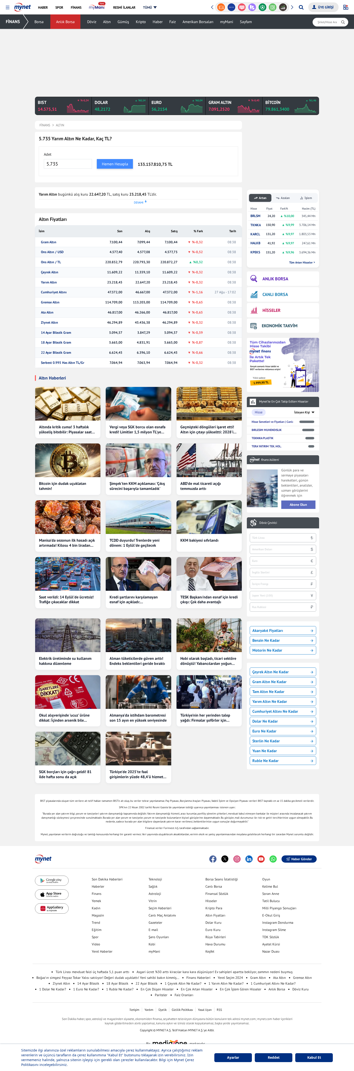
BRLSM (255, 216)
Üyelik (162, 1010)
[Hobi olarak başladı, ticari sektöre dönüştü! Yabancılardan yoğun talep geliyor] (209, 635)
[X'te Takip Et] (225, 859)
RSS (219, 1010)
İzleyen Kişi (302, 412)
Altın (107, 21)
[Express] (221, 7)
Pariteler (161, 995)
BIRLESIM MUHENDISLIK (267, 430)
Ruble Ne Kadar (265, 760)
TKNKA (255, 225)
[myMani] (97, 7)
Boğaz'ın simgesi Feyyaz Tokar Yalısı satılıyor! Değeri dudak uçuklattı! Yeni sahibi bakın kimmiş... (107, 977)
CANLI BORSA (275, 294)
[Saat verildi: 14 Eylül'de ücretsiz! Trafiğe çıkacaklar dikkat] (67, 574)
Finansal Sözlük (216, 893)
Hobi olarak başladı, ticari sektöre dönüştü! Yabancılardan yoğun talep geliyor (208, 661)
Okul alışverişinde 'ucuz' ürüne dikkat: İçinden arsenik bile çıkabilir (64, 718)
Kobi (152, 944)
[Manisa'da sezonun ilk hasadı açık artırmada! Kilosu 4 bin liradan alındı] (67, 517)
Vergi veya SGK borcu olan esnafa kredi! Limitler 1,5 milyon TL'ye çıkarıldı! (137, 429)
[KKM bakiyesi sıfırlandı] (209, 517)
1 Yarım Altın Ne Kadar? (226, 983)
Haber (158, 21)
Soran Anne (270, 893)
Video (96, 944)
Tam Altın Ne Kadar (268, 691)
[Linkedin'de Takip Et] (249, 859)
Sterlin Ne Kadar (266, 740)
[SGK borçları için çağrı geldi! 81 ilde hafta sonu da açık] (67, 748)
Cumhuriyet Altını (54, 292)
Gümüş (123, 21)
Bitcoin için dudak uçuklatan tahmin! (62, 486)
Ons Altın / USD (52, 252)
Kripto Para (213, 908)
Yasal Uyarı (205, 1010)
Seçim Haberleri (160, 908)
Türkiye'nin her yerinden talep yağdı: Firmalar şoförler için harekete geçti (205, 718)
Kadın (96, 908)
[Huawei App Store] (52, 908)
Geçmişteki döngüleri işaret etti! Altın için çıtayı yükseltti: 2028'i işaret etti (207, 429)
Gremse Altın (50, 302)
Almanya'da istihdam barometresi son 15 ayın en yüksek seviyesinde (138, 718)
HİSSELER (271, 310)
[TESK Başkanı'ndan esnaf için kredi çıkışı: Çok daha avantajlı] (209, 574)
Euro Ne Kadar (264, 731)
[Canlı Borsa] (273, 7)
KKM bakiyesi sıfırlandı (199, 540)
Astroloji (155, 893)
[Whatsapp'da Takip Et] (273, 859)
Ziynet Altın (49, 323)
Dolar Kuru (213, 922)
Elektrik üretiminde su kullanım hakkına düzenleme (65, 661)
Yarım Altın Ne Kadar (269, 701)
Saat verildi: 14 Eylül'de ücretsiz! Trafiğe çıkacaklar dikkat (66, 599)
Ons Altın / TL (51, 262)
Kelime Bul (270, 886)
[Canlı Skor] (252, 7)
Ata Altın (47, 312)
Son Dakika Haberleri (107, 879)
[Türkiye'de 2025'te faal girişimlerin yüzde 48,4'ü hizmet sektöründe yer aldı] (138, 748)
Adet (47, 154)
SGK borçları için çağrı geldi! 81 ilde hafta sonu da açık (65, 774)
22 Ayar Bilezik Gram (56, 353)
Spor (95, 937)
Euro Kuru (213, 930)
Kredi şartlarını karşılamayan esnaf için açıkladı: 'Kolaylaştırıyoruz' (134, 600)
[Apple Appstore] (52, 894)
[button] (7, 7)
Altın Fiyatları (215, 915)
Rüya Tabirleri (215, 937)
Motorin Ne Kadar (267, 650)
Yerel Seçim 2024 (230, 977)
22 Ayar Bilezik (146, 983)
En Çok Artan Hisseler (197, 989)
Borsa (39, 21)
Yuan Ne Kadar (264, 750)
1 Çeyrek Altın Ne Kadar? (183, 983)
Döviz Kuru (300, 989)
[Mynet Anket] (231, 7)
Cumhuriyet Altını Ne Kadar (275, 711)
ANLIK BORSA (275, 279)
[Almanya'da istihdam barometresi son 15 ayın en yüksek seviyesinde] (138, 692)
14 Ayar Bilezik (88, 983)
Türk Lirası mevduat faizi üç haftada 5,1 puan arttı (92, 972)
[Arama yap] (301, 7)
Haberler (98, 886)
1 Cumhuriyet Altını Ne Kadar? (273, 983)
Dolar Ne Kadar (265, 721)
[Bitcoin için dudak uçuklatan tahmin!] (67, 460)
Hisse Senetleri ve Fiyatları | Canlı (272, 421)
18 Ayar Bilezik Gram (56, 342)
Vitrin (153, 901)
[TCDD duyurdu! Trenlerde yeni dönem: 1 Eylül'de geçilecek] (138, 517)
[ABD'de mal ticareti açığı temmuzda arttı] (209, 460)
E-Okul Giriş (271, 915)
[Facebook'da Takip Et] (212, 859)
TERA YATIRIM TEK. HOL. (267, 446)
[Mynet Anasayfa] (22, 6)
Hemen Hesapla (115, 163)
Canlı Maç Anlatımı (162, 915)
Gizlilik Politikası (182, 1010)
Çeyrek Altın (49, 272)
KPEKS (255, 252)
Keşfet (209, 951)
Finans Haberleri (198, 977)
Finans (96, 893)
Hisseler (211, 901)
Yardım (148, 1010)
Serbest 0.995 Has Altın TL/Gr (62, 363)
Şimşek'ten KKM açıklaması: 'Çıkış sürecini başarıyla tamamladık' (137, 486)
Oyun (266, 879)
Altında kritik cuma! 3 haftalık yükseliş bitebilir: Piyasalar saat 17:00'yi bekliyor (65, 429)
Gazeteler (155, 922)
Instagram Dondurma (277, 922)
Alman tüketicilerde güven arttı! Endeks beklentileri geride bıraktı (137, 661)
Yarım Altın (49, 282)
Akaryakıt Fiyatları (267, 630)
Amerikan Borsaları (198, 21)
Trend (96, 922)
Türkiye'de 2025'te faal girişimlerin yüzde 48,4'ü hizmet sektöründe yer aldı (136, 774)
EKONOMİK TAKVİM (279, 325)
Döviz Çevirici (268, 523)
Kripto (141, 21)
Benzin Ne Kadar (266, 640)
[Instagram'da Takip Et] (237, 859)
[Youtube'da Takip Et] (261, 859)
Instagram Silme (274, 930)
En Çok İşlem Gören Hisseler (240, 989)
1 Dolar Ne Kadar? (52, 989)
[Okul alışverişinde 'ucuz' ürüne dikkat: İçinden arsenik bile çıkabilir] (67, 692)
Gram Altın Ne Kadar (269, 681)
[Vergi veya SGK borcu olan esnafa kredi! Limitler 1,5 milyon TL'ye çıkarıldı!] (138, 404)
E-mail (153, 930)
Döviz (91, 21)
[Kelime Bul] (262, 7)
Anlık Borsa (65, 21)
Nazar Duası (271, 951)
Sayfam (246, 21)
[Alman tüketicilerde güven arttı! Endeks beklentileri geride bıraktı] (138, 635)
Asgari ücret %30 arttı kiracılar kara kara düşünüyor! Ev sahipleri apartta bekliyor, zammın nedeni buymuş (215, 972)
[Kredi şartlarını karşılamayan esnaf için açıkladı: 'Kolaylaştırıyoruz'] (138, 574)
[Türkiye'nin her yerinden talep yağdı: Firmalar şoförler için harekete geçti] (209, 692)
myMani (226, 21)
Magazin (98, 915)
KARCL (255, 234)
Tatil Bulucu (271, 901)
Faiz (172, 21)
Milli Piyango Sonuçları (279, 908)
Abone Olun (298, 504)
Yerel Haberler (102, 951)
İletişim (134, 1010)
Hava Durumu (215, 944)
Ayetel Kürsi (271, 944)
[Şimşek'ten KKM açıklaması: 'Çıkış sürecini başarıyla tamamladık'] (138, 460)
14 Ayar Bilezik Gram (56, 333)
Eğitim (96, 930)
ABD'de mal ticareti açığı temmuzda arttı (200, 486)
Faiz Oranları (184, 995)
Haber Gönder (301, 859)
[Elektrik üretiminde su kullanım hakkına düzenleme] (67, 635)
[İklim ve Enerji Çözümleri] (283, 7)
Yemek (96, 901)
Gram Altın (48, 242)
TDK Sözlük (270, 937)
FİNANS (13, 21)
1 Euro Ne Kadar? (86, 989)
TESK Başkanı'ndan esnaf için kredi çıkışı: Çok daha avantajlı (209, 599)
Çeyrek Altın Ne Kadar (270, 671)
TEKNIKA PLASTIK (262, 438)
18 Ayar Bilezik (117, 983)
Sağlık (153, 886)
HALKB (255, 243)
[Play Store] (52, 881)
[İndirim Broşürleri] (241, 7)
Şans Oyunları (159, 937)
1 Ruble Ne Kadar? (119, 989)
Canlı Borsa (213, 886)
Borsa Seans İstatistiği (221, 879)
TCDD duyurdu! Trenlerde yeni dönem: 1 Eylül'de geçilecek (134, 543)
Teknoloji (155, 879)
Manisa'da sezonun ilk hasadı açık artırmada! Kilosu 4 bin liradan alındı (67, 543)
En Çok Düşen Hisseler (157, 989)
